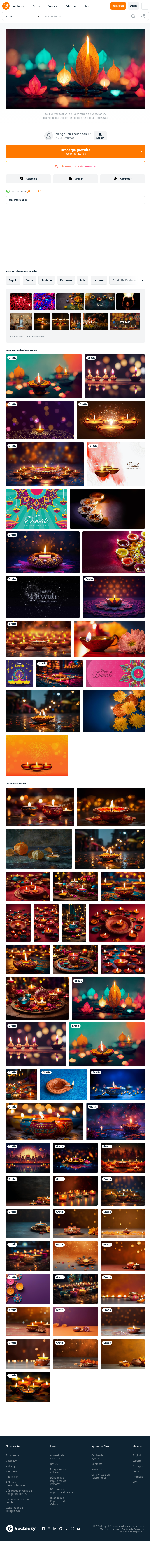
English (134, 1453)
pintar (29, 278)
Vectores (18, 6)
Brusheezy (12, 1453)
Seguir (100, 137)
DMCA (53, 1462)
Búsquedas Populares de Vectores (57, 1479)
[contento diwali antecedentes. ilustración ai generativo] (45, 463)
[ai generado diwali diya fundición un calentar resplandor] (111, 805)
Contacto (95, 1462)
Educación (12, 1475)
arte (82, 278)
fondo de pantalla (124, 278)
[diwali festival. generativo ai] (43, 709)
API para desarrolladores (15, 1482)
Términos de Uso (107, 1527)
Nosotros (95, 1467)
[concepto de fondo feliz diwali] (36, 507)
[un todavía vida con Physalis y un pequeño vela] (39, 847)
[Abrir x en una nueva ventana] (72, 1526)
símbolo (46, 278)
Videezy (10, 1464)
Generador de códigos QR (14, 1507)
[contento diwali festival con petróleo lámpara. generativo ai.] (117, 1083)
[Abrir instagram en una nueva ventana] (49, 1526)
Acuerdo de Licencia (56, 1455)
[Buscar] (133, 16)
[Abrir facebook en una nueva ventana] (43, 1526)
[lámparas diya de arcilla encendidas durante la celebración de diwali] (113, 550)
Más (87, 6)
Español (134, 1459)
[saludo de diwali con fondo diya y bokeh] (40, 418)
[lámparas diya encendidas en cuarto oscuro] (107, 507)
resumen (66, 278)
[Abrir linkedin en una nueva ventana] (54, 1526)
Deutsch (135, 1469)
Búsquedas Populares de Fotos (57, 1491)
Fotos (36, 6)
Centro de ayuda (96, 1455)
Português (136, 1464)
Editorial (71, 6)
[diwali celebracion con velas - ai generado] (21, 1083)
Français (135, 1475)
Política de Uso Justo (128, 1529)
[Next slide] (136, 278)
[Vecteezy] (6, 6)
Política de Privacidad (130, 1527)
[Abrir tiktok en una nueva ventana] (66, 1526)
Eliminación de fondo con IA (15, 1499)
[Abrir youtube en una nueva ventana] (78, 1526)
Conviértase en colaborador (99, 1474)
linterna (99, 278)
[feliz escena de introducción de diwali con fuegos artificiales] (43, 595)
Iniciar (133, 5)
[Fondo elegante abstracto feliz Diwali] (116, 463)
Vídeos (52, 6)
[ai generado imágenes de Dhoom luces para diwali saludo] (115, 1120)
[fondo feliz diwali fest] (115, 672)
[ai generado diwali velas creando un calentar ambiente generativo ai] (40, 805)
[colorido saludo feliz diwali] (19, 672)
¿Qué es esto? (34, 191)
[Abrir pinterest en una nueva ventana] (60, 1526)
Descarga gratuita (75, 151)
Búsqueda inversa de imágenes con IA (18, 1490)
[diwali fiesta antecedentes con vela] (43, 550)
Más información (18, 198)
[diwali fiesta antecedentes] (114, 595)
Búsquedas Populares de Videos (57, 1502)
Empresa (11, 1469)
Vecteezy (11, 1459)
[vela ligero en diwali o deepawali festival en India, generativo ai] (110, 847)
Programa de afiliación (57, 1469)
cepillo (13, 278)
